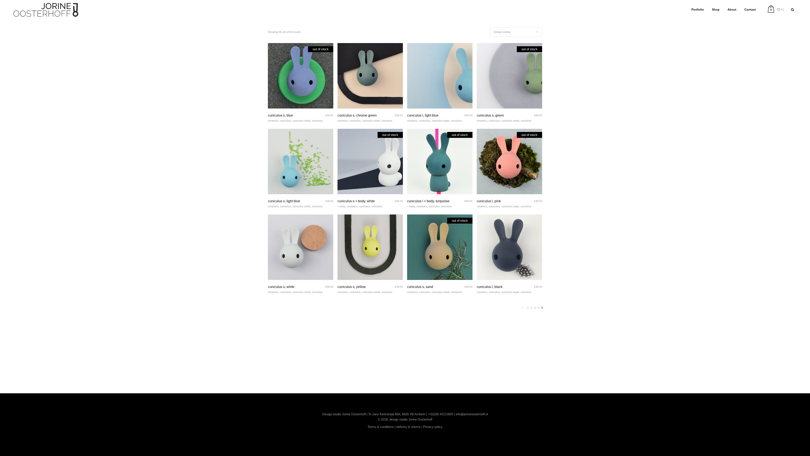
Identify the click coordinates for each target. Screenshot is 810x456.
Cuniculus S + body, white (356, 201)
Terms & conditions (380, 427)
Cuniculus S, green (490, 115)
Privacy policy (433, 427)
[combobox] (515, 32)
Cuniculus (285, 120)
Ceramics (273, 120)
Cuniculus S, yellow (352, 287)
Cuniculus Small (301, 120)
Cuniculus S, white (281, 287)
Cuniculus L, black (489, 287)
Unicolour (317, 120)
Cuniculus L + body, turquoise (428, 201)
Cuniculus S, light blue (284, 201)
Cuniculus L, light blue (423, 115)
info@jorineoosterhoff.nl (472, 414)
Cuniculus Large (440, 120)
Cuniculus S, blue (280, 115)
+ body (341, 206)
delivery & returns (408, 427)
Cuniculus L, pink (489, 201)
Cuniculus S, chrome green (357, 115)
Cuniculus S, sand (420, 287)
